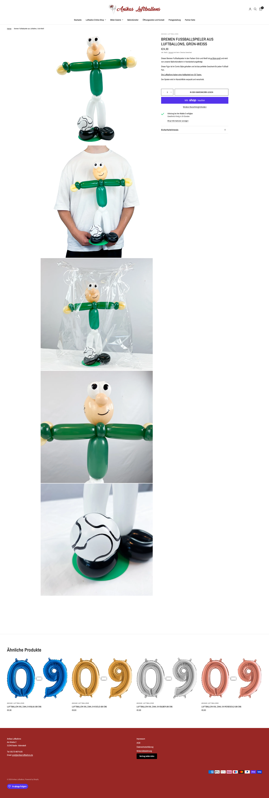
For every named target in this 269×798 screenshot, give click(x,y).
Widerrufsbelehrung (144, 750)
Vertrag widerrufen (146, 756)
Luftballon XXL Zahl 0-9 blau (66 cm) (24, 706)
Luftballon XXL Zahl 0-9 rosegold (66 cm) (221, 706)
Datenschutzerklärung (145, 746)
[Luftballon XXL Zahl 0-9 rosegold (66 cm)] (231, 678)
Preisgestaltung (175, 19)
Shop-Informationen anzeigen (177, 121)
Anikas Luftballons (15, 703)
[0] (260, 9)
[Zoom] (146, 38)
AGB (138, 742)
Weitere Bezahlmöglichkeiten (195, 107)
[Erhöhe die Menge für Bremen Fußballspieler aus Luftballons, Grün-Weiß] (171, 92)
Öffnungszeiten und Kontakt (153, 19)
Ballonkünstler (132, 19)
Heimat (9, 28)
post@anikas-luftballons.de (22, 755)
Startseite (78, 19)
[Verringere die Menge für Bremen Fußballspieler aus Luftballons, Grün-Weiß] (163, 92)
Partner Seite (190, 19)
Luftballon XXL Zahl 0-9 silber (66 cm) (154, 706)
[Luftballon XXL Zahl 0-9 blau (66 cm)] (37, 678)
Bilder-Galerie (115, 19)
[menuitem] (78, 20)
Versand (170, 52)
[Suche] (255, 9)
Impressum (141, 738)
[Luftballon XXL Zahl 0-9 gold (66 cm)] (102, 678)
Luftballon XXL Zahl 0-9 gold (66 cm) (89, 706)
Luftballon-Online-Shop (95, 19)
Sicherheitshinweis (169, 129)
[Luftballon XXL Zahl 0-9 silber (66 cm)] (167, 678)
